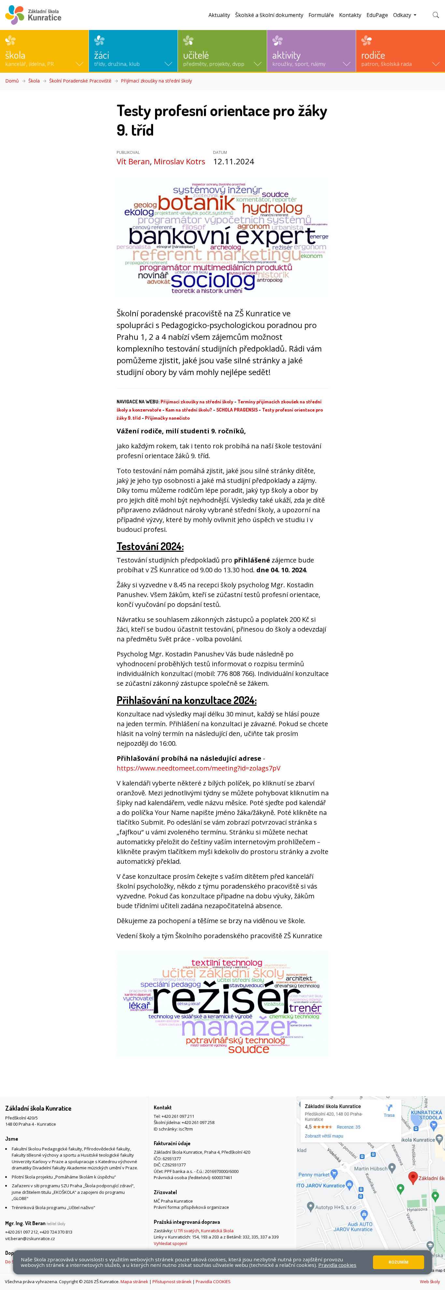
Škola (34, 81)
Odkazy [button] (402, 15)
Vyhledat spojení (170, 1243)
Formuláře (321, 15)
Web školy (430, 1281)
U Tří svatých (186, 1231)
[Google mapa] (371, 1184)
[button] (44, 51)
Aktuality (219, 15)
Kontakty (350, 15)
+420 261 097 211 (178, 1116)
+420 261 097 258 (198, 1122)
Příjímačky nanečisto (167, 418)
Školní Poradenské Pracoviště (80, 81)
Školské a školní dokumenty (269, 15)
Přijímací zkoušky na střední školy (156, 81)
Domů (12, 81)
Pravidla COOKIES (213, 1281)
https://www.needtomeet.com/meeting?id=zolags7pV (198, 768)
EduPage (377, 15)
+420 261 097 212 (21, 1232)
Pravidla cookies (337, 1265)
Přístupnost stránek (172, 1281)
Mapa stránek (134, 1281)
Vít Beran (133, 161)
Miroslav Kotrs (179, 161)
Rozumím (399, 1262)
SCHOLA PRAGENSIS (237, 410)
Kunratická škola (217, 1231)
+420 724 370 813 (56, 1232)
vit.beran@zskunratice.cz (30, 1238)
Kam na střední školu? (188, 410)
